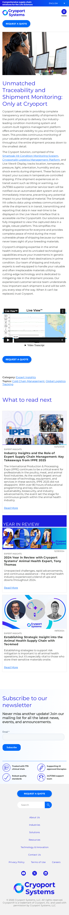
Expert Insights (26, 377)
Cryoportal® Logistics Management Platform (31, 159)
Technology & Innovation (34, 847)
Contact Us (34, 854)
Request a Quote (16, 23)
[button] (53, 3)
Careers (56, 862)
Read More (34, 461)
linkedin (45, 873)
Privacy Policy (17, 862)
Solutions (34, 832)
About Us (34, 817)
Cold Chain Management (28, 381)
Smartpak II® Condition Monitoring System (30, 155)
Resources (34, 839)
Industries (34, 824)
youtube (23, 873)
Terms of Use (38, 862)
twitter (34, 873)
